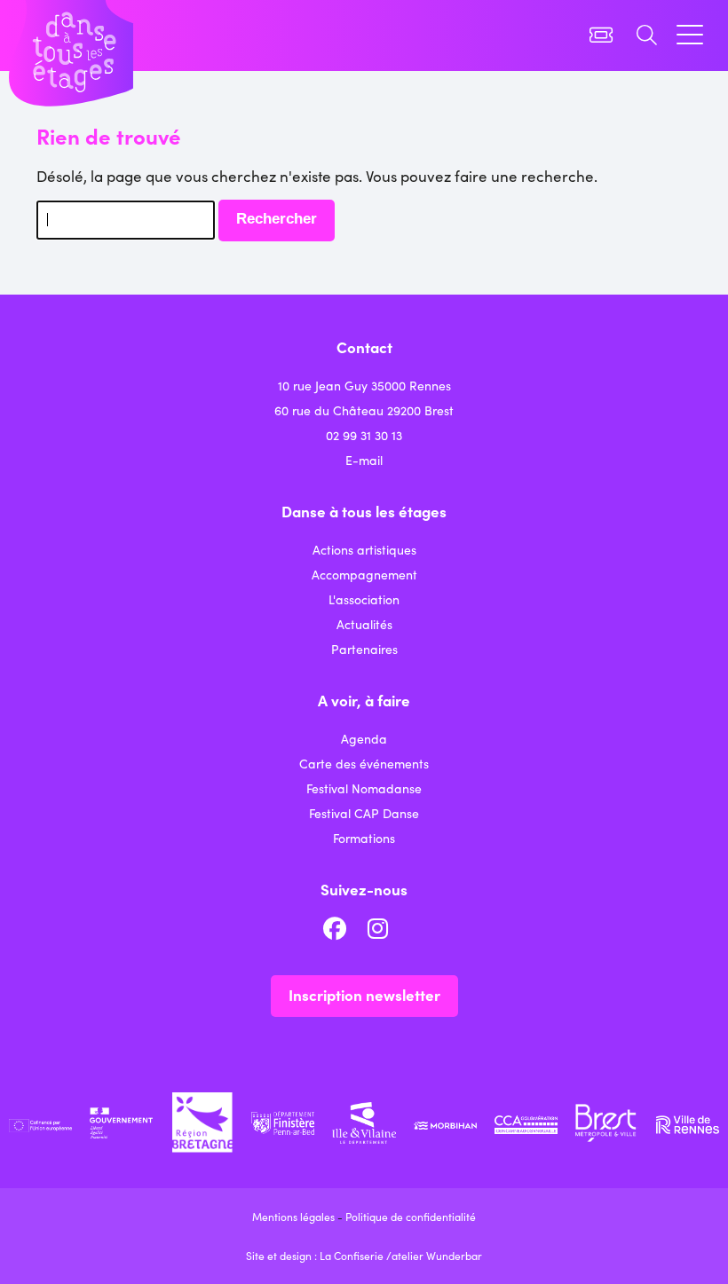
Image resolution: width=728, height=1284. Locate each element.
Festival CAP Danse (364, 813)
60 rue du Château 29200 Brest (364, 410)
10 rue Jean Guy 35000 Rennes (364, 385)
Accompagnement (364, 574)
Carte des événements (364, 763)
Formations (364, 838)
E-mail (364, 460)
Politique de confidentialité (410, 1216)
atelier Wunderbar (437, 1255)
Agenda (364, 738)
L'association (364, 599)
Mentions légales (293, 1216)
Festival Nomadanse (364, 788)
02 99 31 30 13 (364, 435)
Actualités (364, 624)
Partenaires (364, 649)
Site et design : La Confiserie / (319, 1255)
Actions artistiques (364, 549)
